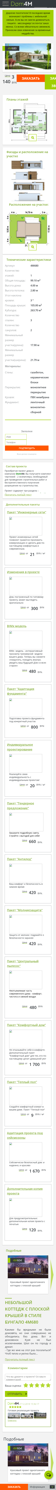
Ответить (12, 1420)
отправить (14, 1394)
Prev (7, 56)
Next (48, 56)
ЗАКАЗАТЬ (31, 78)
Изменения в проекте (23, 572)
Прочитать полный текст (18, 494)
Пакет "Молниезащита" (25, 910)
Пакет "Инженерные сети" (26, 512)
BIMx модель (16, 626)
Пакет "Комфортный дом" (26, 1025)
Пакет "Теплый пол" (22, 1082)
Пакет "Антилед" (19, 859)
